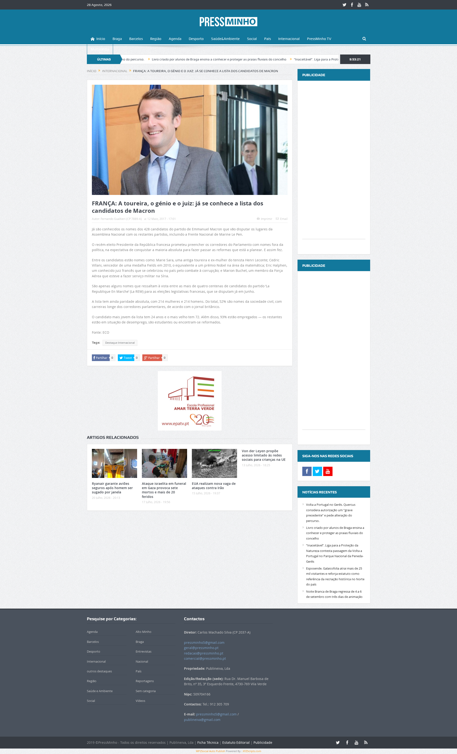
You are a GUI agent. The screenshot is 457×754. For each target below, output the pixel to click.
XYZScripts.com (252, 751)
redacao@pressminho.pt (203, 653)
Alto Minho (143, 632)
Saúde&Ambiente (225, 39)
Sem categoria (146, 691)
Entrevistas (143, 651)
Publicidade (262, 742)
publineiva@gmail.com (202, 719)
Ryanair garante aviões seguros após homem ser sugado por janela (112, 487)
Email (284, 219)
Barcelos (136, 39)
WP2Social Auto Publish (210, 751)
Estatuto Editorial (236, 742)
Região (155, 39)
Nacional (142, 661)
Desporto (196, 39)
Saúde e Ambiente (100, 691)
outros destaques (99, 671)
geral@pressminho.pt (201, 647)
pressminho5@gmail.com (204, 642)
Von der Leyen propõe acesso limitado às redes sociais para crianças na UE (264, 455)
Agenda (175, 39)
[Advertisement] (333, 167)
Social (252, 39)
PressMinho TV (319, 39)
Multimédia (100, 49)
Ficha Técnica (208, 742)
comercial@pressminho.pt (205, 658)
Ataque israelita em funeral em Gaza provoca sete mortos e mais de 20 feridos (164, 490)
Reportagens (145, 681)
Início (100, 39)
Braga (117, 39)
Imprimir (266, 219)
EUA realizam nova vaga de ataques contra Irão (214, 485)
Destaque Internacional (120, 342)
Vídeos (140, 701)
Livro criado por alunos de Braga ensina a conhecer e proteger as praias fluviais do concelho (187, 59)
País (267, 39)
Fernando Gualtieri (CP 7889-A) (121, 219)
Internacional (289, 39)
